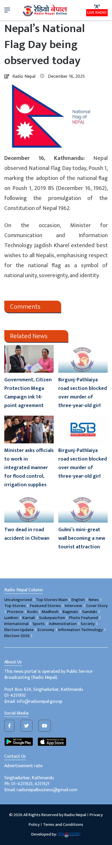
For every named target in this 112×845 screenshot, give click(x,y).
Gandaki (89, 612)
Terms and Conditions (63, 824)
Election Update (19, 630)
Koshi (32, 612)
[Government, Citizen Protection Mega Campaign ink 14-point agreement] (29, 359)
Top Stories (15, 606)
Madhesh (50, 612)
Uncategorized (18, 600)
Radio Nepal (23, 76)
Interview (73, 606)
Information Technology (80, 630)
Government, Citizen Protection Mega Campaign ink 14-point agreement (28, 393)
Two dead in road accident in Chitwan (26, 534)
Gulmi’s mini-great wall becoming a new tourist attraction (81, 538)
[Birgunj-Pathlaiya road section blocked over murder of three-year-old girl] (83, 359)
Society (88, 624)
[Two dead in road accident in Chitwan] (29, 509)
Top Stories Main (51, 600)
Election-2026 (17, 636)
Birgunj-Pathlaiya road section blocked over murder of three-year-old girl (82, 393)
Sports (38, 624)
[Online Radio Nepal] (45, 10)
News (94, 600)
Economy (46, 630)
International (16, 624)
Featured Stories (45, 606)
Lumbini (11, 618)
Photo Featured (83, 618)
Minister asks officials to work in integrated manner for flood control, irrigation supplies (29, 467)
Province (15, 612)
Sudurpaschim (52, 618)
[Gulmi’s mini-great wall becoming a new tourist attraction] (83, 509)
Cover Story (97, 606)
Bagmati (70, 612)
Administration (63, 624)
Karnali (28, 618)
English (78, 600)
